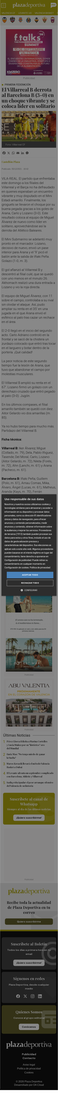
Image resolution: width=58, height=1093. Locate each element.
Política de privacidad (40, 567)
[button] (29, 590)
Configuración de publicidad (17, 560)
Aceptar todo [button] (30, 574)
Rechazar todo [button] (30, 582)
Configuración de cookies (16, 567)
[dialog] (28, 545)
